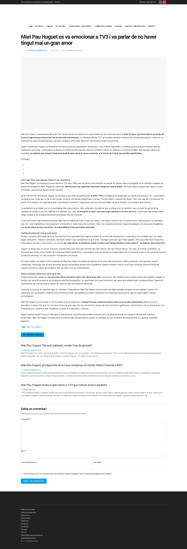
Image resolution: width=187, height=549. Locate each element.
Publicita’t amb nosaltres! (135, 26)
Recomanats (25, 518)
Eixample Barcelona (28, 538)
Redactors (25, 521)
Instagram (24, 524)
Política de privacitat (28, 512)
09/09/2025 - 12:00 (57, 50)
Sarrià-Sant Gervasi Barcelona (32, 535)
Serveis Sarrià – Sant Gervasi (80, 26)
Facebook (24, 527)
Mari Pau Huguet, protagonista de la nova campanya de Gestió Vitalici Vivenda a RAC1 (72, 365)
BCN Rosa (70, 50)
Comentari (26, 419)
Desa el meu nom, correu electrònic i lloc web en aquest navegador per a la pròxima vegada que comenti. (68, 474)
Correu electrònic (29, 462)
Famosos (50, 26)
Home (31, 26)
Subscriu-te (25, 515)
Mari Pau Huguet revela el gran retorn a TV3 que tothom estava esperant (64, 385)
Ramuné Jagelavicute (38, 50)
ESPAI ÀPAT (118, 26)
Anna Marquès (29, 390)
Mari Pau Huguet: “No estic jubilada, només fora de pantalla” (56, 345)
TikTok (23, 532)
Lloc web (97, 462)
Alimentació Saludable (103, 26)
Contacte (57, 2)
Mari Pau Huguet (33, 327)
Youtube (24, 529)
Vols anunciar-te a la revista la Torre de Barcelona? (37, 2)
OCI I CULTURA (60, 26)
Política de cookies (28, 509)
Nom (24, 451)
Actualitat (39, 26)
